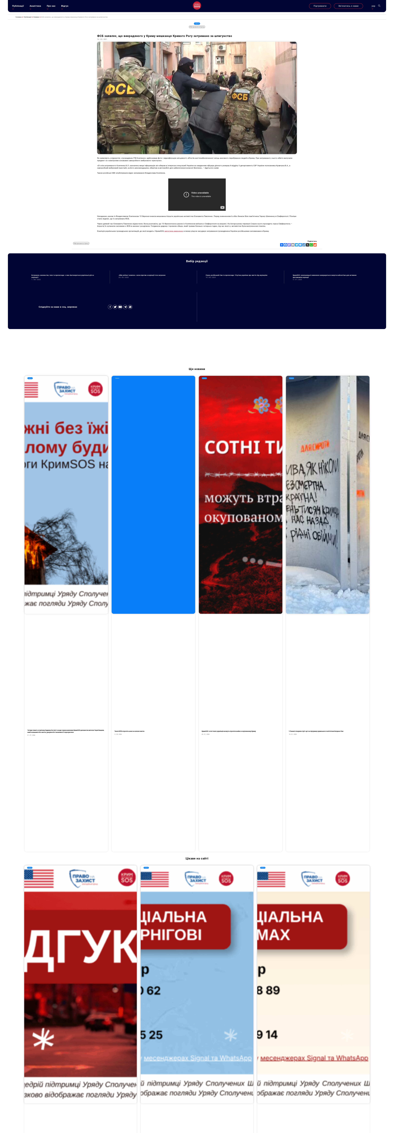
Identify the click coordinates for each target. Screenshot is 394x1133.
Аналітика (35, 6)
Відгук (64, 6)
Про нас (51, 6)
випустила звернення (174, 231)
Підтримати (320, 6)
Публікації (18, 6)
